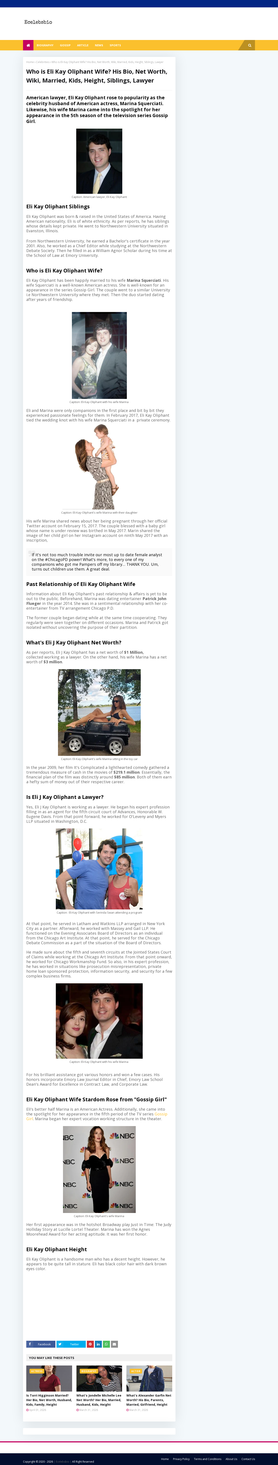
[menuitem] (28, 45)
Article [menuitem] (82, 45)
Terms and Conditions (207, 1459)
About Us (231, 1459)
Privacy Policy (181, 1459)
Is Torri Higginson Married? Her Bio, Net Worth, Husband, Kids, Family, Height (49, 1400)
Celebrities (42, 62)
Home (30, 62)
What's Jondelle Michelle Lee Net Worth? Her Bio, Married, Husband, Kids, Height (98, 1400)
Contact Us (248, 1459)
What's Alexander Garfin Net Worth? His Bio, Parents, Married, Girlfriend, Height (148, 1400)
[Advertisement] (102, 1306)
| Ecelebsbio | (62, 1461)
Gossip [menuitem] (65, 45)
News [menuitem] (99, 45)
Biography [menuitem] (45, 45)
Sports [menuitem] (115, 45)
